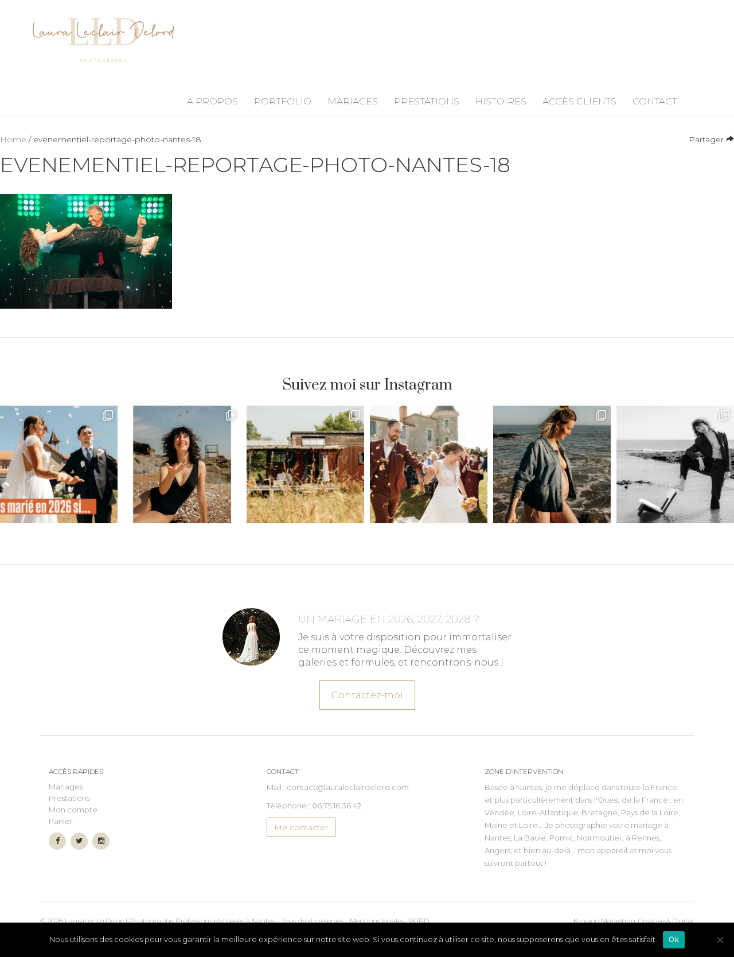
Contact (655, 101)
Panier (61, 821)
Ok (674, 939)
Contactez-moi (367, 695)
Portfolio (282, 101)
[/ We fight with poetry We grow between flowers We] (675, 464)
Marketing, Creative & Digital (633, 920)
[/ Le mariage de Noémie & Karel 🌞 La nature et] (305, 464)
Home (13, 139)
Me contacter (301, 827)
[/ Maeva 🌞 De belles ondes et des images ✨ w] (182, 464)
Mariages (352, 101)
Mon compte (73, 809)
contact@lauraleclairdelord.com (348, 787)
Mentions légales (377, 920)
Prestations (426, 101)
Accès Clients (579, 101)
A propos (212, 101)
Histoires (500, 101)
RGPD (418, 920)
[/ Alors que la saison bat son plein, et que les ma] (59, 464)
